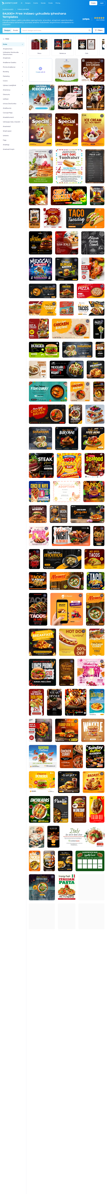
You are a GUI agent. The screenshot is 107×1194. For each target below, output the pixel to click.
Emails (15, 30)
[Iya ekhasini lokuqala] (8, 3)
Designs (7, 30)
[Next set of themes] (104, 46)
